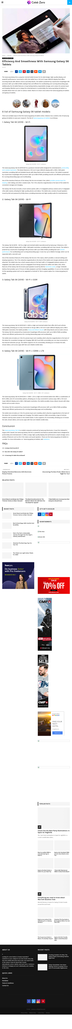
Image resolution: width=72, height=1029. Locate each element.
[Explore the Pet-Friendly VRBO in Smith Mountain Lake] (62, 930)
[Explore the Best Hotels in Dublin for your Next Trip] (45, 863)
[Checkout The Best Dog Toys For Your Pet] (7, 545)
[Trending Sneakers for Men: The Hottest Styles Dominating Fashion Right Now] (42, 957)
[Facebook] (29, 1001)
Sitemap (48, 1012)
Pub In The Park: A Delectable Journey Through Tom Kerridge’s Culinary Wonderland (22, 534)
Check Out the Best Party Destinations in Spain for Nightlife (54, 832)
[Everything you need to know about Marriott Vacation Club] (54, 885)
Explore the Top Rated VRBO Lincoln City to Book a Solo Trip (61, 854)
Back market (10, 58)
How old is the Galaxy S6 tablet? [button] (14, 451)
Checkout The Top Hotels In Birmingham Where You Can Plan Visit (62, 921)
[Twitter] (34, 1001)
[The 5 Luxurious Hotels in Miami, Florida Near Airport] (45, 930)
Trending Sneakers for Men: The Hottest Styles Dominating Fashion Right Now (59, 956)
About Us (4, 978)
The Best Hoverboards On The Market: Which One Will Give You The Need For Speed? (35, 500)
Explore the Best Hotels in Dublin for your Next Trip (45, 871)
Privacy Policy (24, 1012)
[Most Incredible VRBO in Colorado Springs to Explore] (45, 845)
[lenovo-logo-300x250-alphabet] (38, 526)
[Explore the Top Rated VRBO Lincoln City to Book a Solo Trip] (62, 845)
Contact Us (5, 985)
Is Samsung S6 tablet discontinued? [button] (15, 455)
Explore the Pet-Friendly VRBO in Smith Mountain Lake (61, 939)
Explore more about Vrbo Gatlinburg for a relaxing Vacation (45, 921)
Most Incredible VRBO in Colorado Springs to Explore (44, 854)
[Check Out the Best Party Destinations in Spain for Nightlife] (54, 818)
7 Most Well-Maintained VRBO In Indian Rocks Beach (62, 871)
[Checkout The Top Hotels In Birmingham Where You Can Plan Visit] (62, 912)
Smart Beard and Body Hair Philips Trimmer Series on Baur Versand (13, 500)
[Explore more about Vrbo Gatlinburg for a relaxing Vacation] (45, 912)
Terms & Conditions (8, 983)
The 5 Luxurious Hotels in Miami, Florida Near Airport (45, 938)
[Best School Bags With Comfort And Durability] (7, 525)
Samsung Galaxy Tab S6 (12, 430)
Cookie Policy (41, 1012)
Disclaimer (5, 980)
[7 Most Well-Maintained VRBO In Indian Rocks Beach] (62, 863)
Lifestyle (4, 58)
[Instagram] (38, 1001)
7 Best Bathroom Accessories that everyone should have (58, 500)
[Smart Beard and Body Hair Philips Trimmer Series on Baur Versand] (7, 516)
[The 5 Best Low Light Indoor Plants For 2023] (7, 555)
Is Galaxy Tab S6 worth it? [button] (12, 448)
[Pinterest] (43, 1001)
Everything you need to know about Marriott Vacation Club (51, 898)
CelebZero (46, 439)
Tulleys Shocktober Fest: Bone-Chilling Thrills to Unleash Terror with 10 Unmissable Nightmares (58, 966)
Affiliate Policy (32, 1012)
